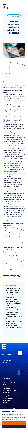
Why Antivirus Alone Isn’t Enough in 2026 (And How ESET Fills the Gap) (13, 291)
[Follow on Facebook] (19, 371)
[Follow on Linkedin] (19, 373)
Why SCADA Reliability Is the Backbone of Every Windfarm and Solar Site (13, 301)
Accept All (14, 423)
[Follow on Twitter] (22, 371)
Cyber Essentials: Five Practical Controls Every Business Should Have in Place (14, 324)
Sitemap (5, 402)
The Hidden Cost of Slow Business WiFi (13, 309)
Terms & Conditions (8, 398)
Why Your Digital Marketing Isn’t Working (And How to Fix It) (14, 316)
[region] (14, 419)
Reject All (14, 427)
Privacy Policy (6, 400)
